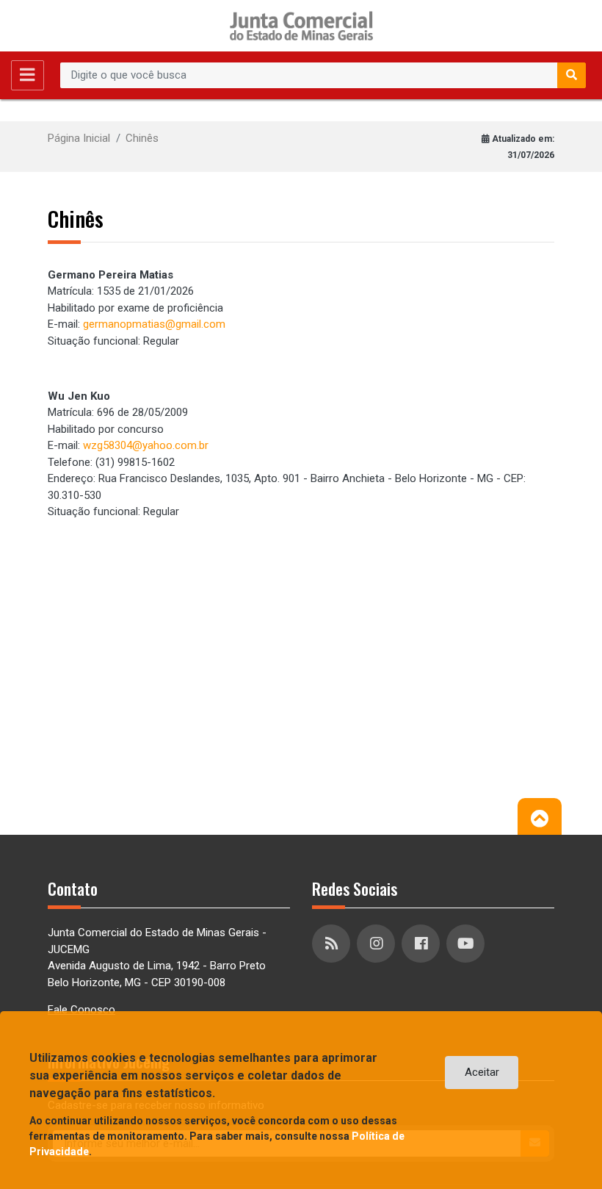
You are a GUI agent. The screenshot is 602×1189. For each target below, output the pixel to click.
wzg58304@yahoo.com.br (145, 445)
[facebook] (422, 943)
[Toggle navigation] (27, 75)
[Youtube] (467, 943)
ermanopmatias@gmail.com (157, 324)
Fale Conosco (81, 1009)
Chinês (142, 138)
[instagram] (378, 943)
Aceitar (482, 1072)
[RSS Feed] (333, 943)
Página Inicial (79, 138)
